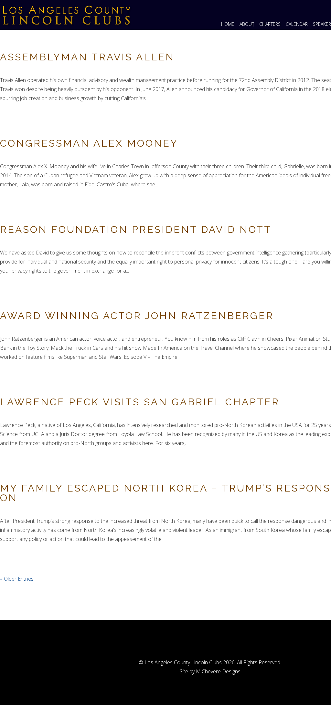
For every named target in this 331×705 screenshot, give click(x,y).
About (247, 24)
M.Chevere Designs (218, 671)
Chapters (270, 24)
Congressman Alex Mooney (89, 143)
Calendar (297, 24)
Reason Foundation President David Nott (136, 229)
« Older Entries (17, 578)
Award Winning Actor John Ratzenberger (137, 315)
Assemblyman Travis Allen (87, 57)
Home (227, 24)
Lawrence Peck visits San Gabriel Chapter (140, 402)
